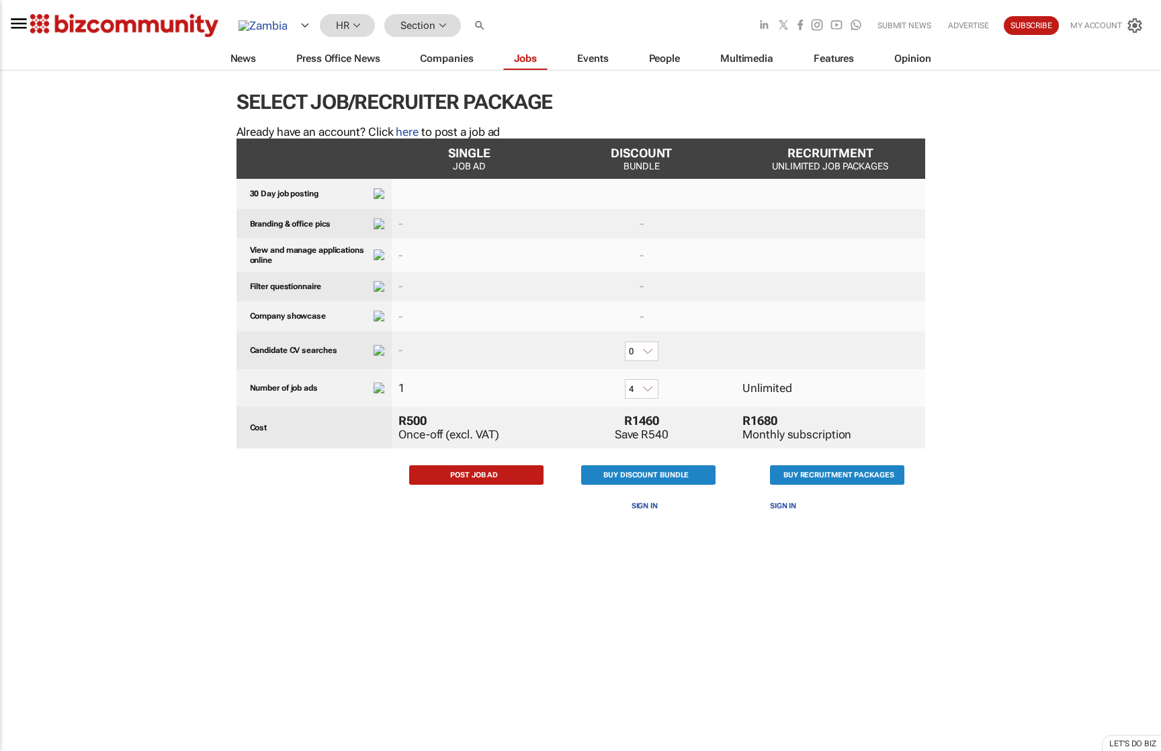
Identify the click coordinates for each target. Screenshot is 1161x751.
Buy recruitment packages (838, 475)
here (407, 132)
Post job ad (474, 475)
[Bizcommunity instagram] (817, 26)
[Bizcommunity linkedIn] (764, 26)
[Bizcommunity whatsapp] (856, 26)
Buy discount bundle (646, 475)
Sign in (645, 506)
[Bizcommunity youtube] (836, 26)
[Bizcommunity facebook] (800, 26)
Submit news (904, 25)
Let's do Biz (1132, 743)
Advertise (968, 25)
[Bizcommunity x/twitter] (783, 26)
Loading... (25, 642)
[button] (481, 25)
